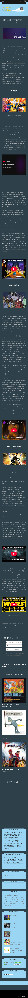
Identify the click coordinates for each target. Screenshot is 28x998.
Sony (18, 899)
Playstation (13, 903)
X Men (19, 655)
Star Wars (9, 655)
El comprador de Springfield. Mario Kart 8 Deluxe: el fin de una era (17, 942)
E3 (12, 905)
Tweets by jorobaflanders (11, 875)
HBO (8, 905)
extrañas (4, 139)
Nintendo (7, 897)
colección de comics (7, 241)
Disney (7, 653)
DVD (11, 905)
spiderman (23, 653)
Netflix (22, 901)
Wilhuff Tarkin (5, 514)
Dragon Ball (8, 901)
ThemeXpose (13, 992)
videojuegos (19, 895)
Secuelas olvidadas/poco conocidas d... (11, 705)
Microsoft (6, 903)
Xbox (5, 905)
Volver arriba (21, 996)
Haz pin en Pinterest (15, 649)
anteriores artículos (13, 75)
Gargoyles (12, 653)
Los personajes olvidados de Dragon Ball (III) (16, 950)
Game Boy (21, 903)
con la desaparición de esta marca (16, 63)
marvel (18, 653)
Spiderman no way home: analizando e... (11, 770)
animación (7, 899)
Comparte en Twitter (15, 645)
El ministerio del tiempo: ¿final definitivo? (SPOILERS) (16, 926)
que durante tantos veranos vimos (17, 128)
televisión (15, 655)
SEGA (22, 899)
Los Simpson (20, 897)
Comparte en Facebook (14, 642)
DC (17, 903)
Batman (19, 247)
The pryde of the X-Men (18, 145)
